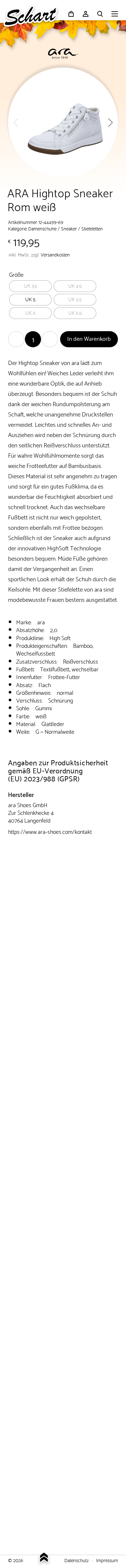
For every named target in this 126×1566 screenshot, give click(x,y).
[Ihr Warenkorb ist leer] (71, 14)
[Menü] (114, 14)
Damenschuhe (42, 228)
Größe (16, 274)
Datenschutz (76, 1560)
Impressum (107, 1560)
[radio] (30, 286)
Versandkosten (55, 254)
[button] (110, 122)
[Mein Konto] (85, 14)
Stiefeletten (92, 228)
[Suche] (100, 14)
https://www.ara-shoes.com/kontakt (50, 831)
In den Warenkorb (89, 338)
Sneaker (69, 228)
